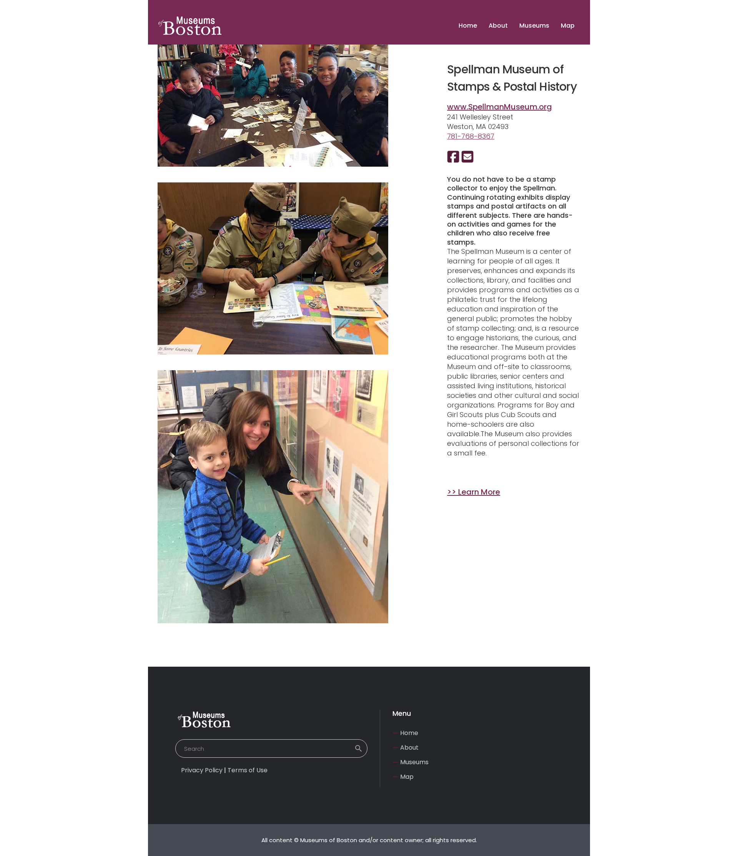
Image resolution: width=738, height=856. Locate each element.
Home (409, 733)
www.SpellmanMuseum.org (499, 106)
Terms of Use (248, 770)
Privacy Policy (202, 770)
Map (407, 776)
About (409, 747)
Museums (414, 762)
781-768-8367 (470, 136)
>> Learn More (473, 492)
